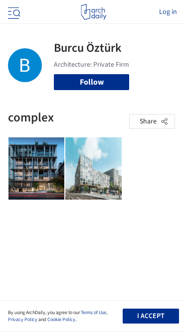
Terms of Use (93, 312)
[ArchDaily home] (93, 12)
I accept (151, 316)
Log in (168, 11)
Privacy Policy (22, 319)
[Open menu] (13, 12)
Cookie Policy (61, 319)
